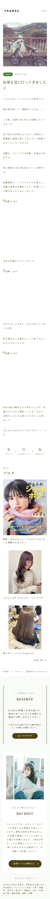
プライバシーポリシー (25, 878)
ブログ (17, 671)
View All (38, 660)
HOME (6, 671)
